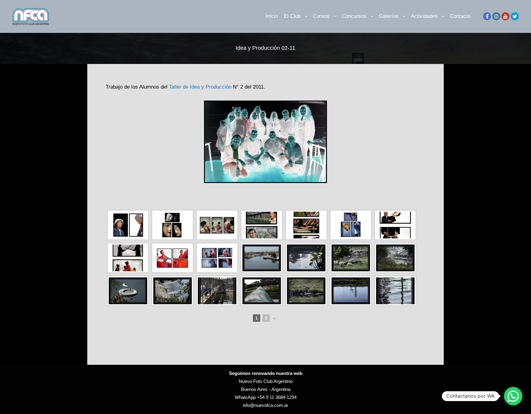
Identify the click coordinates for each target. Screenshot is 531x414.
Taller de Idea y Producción (200, 87)
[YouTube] (505, 16)
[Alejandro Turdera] (128, 225)
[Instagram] (496, 16)
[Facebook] (487, 16)
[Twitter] (515, 16)
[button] (513, 396)
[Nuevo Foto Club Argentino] (30, 16)
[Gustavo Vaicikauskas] (261, 258)
